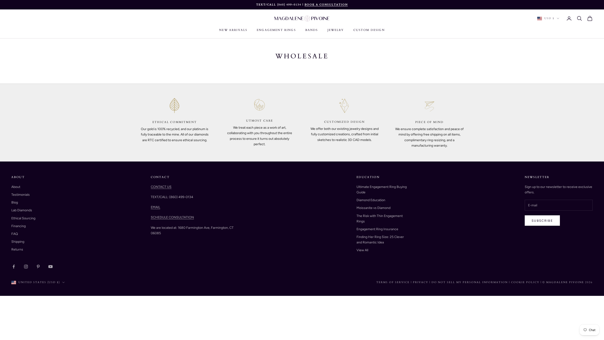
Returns (17, 249)
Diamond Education (371, 200)
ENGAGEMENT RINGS (276, 30)
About (15, 187)
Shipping (17, 242)
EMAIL (155, 207)
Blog (14, 202)
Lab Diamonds (21, 210)
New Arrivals (233, 30)
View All (362, 250)
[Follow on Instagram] (26, 266)
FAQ (14, 234)
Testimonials (20, 195)
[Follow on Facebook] (13, 266)
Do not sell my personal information (470, 282)
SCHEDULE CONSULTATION (172, 217)
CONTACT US (161, 187)
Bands (311, 30)
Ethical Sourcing (23, 218)
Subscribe (542, 220)
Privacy (420, 282)
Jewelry (335, 30)
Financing (18, 226)
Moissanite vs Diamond (373, 208)
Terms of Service (393, 282)
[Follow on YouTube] (50, 266)
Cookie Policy (526, 282)
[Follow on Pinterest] (38, 266)
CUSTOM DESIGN (369, 30)
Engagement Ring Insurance (377, 229)
